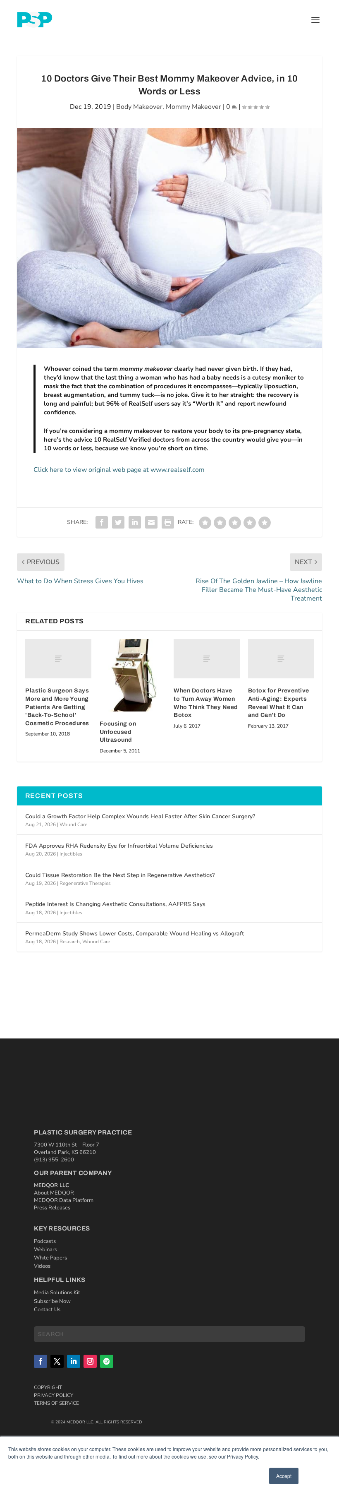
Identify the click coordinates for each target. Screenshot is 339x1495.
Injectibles (71, 854)
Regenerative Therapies (85, 883)
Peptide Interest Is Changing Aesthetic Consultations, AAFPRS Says (115, 904)
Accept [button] (283, 1475)
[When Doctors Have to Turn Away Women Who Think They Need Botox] (207, 659)
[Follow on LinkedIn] (73, 1361)
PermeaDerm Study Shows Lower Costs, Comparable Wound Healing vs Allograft (134, 933)
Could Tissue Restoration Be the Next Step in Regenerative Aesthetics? (120, 875)
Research (70, 941)
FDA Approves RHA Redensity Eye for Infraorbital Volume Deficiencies (119, 846)
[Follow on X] (57, 1361)
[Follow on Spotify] (106, 1361)
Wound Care (73, 824)
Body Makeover (139, 106)
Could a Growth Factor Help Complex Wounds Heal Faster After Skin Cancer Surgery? (140, 816)
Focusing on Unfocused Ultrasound (118, 732)
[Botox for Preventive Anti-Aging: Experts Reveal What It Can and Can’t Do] (281, 659)
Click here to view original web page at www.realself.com (119, 469)
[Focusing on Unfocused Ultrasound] (133, 675)
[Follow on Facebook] (40, 1361)
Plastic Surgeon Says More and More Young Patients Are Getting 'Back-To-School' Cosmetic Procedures (57, 706)
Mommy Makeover (193, 106)
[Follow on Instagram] (90, 1361)
